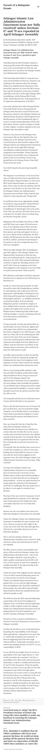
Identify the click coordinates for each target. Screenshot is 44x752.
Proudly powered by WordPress (13, 749)
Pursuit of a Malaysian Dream (16, 6)
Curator (19, 700)
